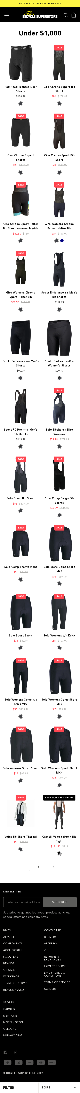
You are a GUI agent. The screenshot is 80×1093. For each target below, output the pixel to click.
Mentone (10, 1015)
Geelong (10, 1028)
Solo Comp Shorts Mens (20, 567)
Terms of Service (16, 983)
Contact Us (53, 930)
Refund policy (14, 989)
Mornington (13, 1022)
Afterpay (50, 943)
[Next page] (53, 868)
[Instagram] (16, 1052)
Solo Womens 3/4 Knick (59, 635)
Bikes (7, 930)
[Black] (20, 103)
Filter (8, 1088)
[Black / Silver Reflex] (59, 853)
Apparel (9, 937)
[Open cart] (73, 15)
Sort (46, 1087)
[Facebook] (5, 1052)
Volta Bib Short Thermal (21, 837)
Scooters (10, 956)
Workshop (11, 976)
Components (13, 943)
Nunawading (13, 1035)
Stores (8, 1002)
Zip (46, 950)
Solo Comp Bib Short (21, 498)
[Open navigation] (6, 15)
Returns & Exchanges (52, 958)
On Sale (9, 970)
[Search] (66, 15)
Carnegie (10, 1009)
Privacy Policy (55, 966)
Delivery (50, 937)
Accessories (12, 950)
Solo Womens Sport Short (21, 768)
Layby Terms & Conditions (54, 974)
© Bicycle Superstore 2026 (23, 1073)
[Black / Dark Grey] (59, 309)
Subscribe (59, 902)
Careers (50, 988)
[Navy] (62, 240)
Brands (8, 963)
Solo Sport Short (20, 635)
